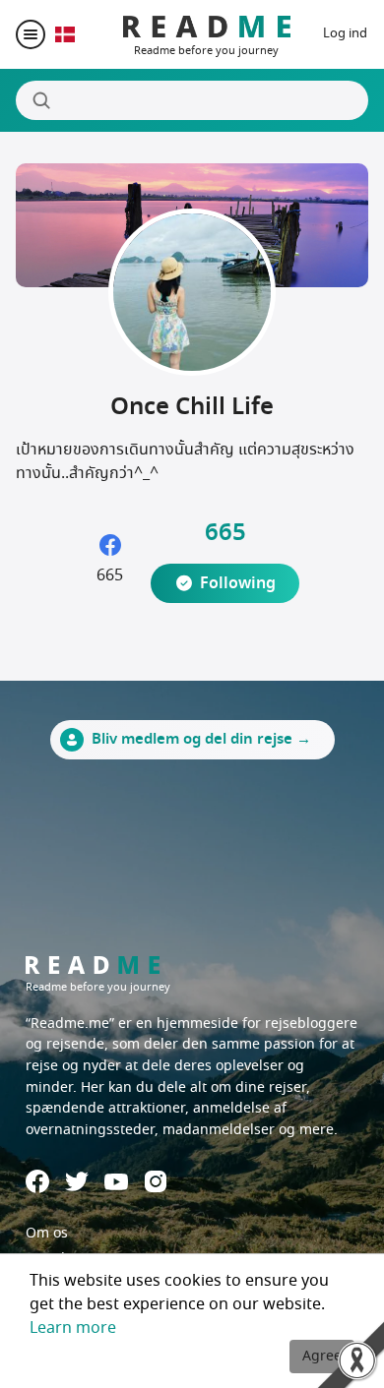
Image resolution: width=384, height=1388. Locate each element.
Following (238, 583)
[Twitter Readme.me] (77, 1181)
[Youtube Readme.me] (116, 1182)
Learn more (73, 1328)
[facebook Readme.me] (37, 1181)
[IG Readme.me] (155, 1181)
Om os (47, 1233)
